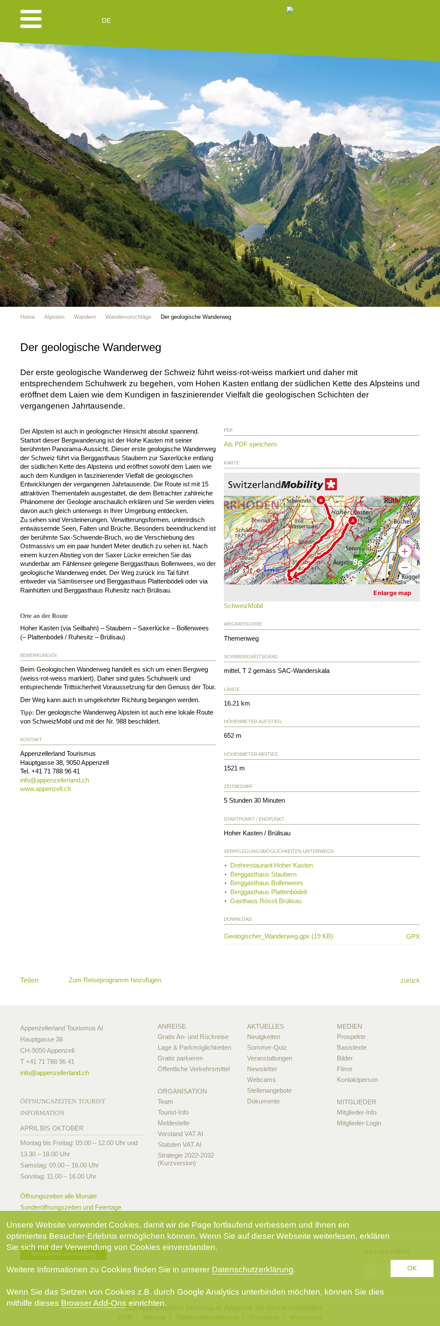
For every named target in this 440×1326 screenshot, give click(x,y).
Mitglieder (356, 1102)
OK (412, 1268)
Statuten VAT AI (180, 1144)
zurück (410, 980)
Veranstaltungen (269, 1058)
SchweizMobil (243, 605)
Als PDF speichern (250, 444)
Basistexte (352, 1047)
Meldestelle (173, 1123)
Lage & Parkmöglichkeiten (194, 1047)
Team (165, 1101)
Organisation (182, 1091)
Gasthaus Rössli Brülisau (266, 900)
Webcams (261, 1079)
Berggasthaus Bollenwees (266, 882)
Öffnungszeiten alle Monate (58, 1196)
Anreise (172, 1026)
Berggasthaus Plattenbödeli (268, 891)
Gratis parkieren (180, 1058)
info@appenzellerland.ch (54, 780)
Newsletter (262, 1068)
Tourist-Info (173, 1112)
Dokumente (263, 1101)
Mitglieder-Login (359, 1123)
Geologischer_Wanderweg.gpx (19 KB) (311, 936)
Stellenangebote (269, 1090)
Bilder (345, 1058)
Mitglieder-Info (356, 1112)
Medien (349, 1026)
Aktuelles (265, 1026)
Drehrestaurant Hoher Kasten (271, 865)
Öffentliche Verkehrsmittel (194, 1068)
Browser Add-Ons (93, 1303)
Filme (344, 1068)
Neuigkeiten (263, 1036)
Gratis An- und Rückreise (193, 1036)
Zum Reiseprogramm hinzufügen (115, 980)
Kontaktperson (357, 1079)
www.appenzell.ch (45, 788)
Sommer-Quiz (267, 1047)
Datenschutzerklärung (252, 1269)
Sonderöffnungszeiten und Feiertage (70, 1207)
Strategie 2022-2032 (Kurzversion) (186, 1159)
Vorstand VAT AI (180, 1133)
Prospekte (351, 1036)
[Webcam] (129, 20)
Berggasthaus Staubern (263, 874)
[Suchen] (152, 20)
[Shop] (172, 20)
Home (27, 317)
